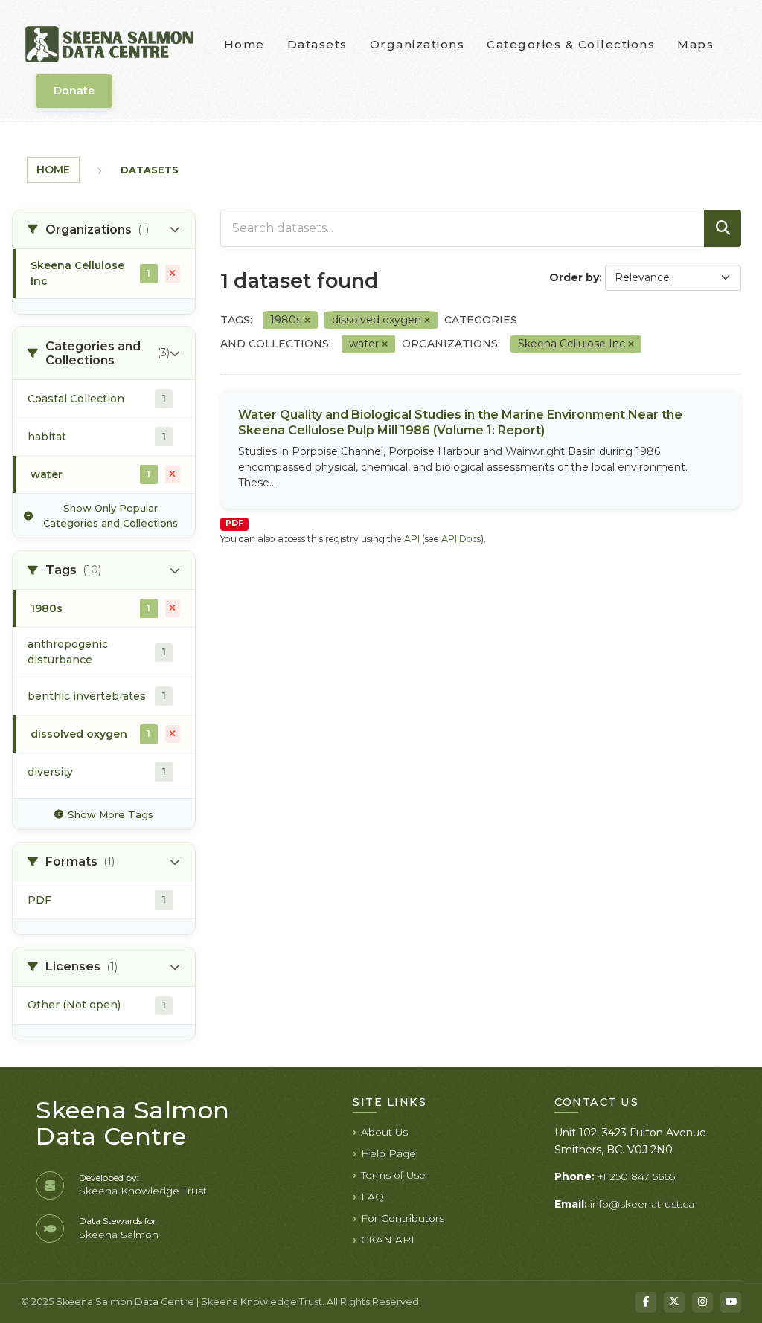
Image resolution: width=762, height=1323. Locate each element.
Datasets (317, 44)
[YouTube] (730, 1302)
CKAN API (387, 1240)
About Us (384, 1132)
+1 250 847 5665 (636, 1176)
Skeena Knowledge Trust (143, 1191)
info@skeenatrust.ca (642, 1204)
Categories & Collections (571, 44)
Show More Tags (110, 814)
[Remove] (307, 320)
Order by (574, 277)
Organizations (417, 44)
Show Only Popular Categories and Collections (110, 515)
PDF (234, 523)
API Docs (461, 538)
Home (244, 44)
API (412, 538)
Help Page (388, 1153)
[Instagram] (702, 1302)
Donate (74, 90)
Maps (695, 44)
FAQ (372, 1197)
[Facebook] (645, 1302)
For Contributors (402, 1218)
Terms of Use (393, 1175)
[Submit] (722, 228)
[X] (674, 1302)
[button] (104, 229)
